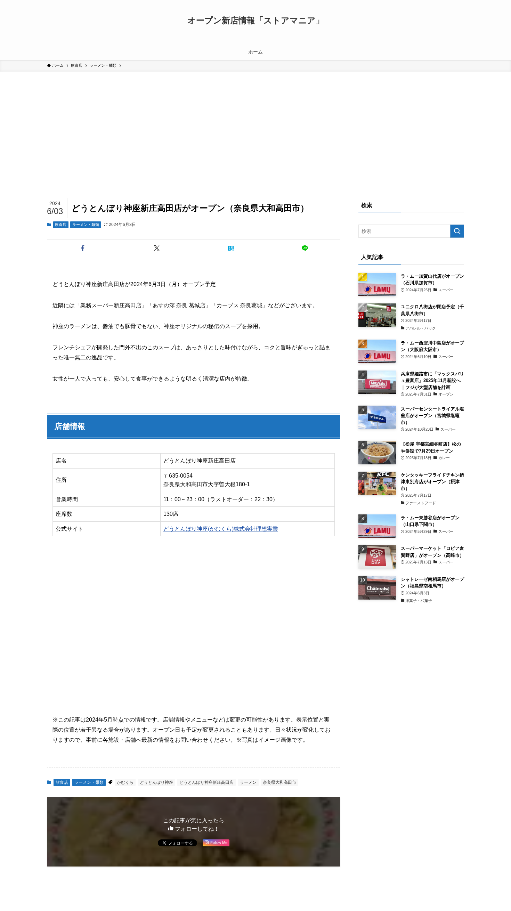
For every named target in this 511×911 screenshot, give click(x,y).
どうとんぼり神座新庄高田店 (206, 782)
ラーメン (248, 782)
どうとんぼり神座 (156, 782)
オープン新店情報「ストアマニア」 (255, 20)
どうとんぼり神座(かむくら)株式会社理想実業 (220, 529)
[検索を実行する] (457, 231)
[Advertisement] (255, 123)
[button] (82, 248)
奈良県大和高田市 (279, 782)
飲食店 (60, 224)
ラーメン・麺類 (85, 224)
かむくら (125, 782)
